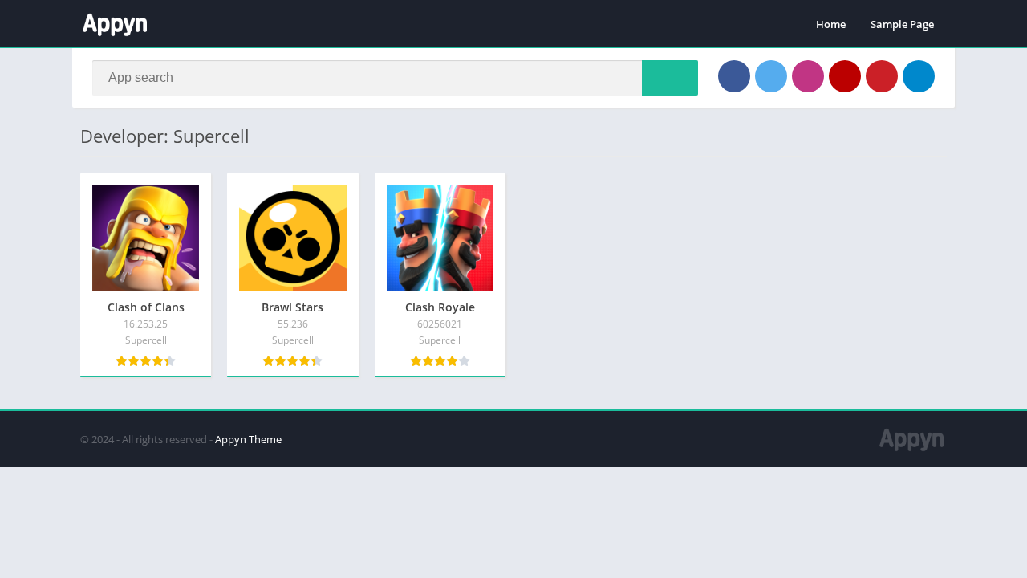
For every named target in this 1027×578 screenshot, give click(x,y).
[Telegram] (919, 76)
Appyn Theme (248, 439)
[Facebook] (734, 76)
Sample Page (902, 24)
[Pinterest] (882, 76)
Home (831, 24)
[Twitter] (771, 76)
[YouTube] (845, 76)
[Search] (670, 78)
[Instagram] (808, 76)
